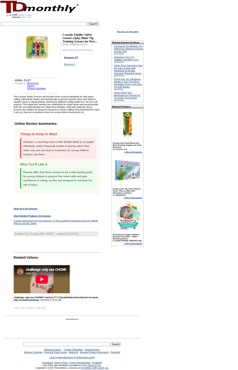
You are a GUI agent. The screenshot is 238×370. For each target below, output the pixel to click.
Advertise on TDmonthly (128, 32)
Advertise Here (92, 349)
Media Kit (73, 352)
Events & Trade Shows (55, 352)
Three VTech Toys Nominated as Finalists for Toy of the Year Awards (127, 95)
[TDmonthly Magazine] (39, 18)
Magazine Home (52, 349)
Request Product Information (94, 352)
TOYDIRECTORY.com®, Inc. (94, 368)
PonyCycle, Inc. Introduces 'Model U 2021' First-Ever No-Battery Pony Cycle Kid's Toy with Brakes (128, 83)
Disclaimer (47, 362)
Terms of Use (94, 365)
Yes (39, 308)
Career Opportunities (80, 362)
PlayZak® (115, 352)
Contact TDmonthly (73, 349)
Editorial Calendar (33, 352)
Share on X (69, 64)
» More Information (133, 152)
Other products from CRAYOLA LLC (77, 50)
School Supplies (36, 88)
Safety (30, 85)
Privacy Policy (61, 362)
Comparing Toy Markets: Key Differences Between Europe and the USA (128, 49)
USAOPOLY (120, 195)
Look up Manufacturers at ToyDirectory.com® (72, 357)
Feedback (97, 362)
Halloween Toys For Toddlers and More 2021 (126, 58)
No (43, 308)
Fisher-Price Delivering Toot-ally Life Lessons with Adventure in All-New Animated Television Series (128, 69)
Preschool (32, 83)
